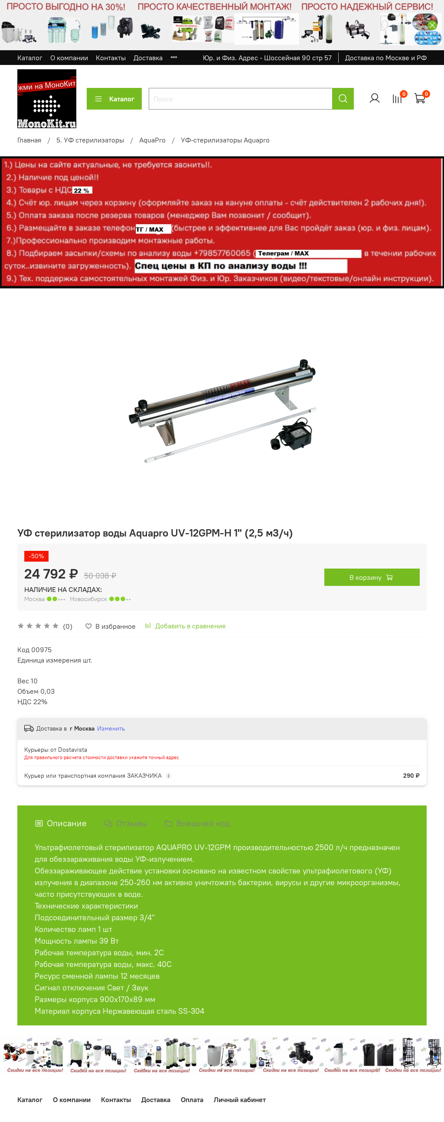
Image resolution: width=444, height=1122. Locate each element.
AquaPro (152, 140)
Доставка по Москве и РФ (386, 57)
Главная (29, 140)
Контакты (111, 57)
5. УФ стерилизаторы (90, 140)
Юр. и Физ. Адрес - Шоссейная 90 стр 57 (267, 57)
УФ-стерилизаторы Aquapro (225, 140)
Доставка (148, 57)
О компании (69, 57)
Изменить (111, 728)
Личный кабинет (240, 1099)
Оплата (192, 1099)
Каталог (29, 57)
